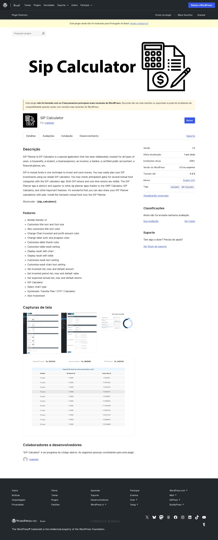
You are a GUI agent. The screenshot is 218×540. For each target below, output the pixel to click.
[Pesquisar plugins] (43, 33)
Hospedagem (18, 500)
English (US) (189, 180)
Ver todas (189, 221)
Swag (134, 504)
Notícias (16, 495)
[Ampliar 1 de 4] (54, 316)
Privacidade (18, 504)
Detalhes (31, 135)
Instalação (67, 135)
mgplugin (49, 122)
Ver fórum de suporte (155, 246)
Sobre (15, 490)
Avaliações (48, 135)
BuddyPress (177, 504)
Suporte (190, 135)
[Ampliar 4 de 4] (130, 360)
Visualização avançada (155, 195)
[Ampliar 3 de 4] (130, 316)
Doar (133, 500)
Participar (135, 490)
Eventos (134, 495)
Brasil (42, 521)
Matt (173, 495)
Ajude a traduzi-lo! (139, 23)
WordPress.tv (98, 504)
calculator (175, 187)
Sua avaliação (151, 221)
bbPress (175, 500)
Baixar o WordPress (201, 5)
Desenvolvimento (89, 135)
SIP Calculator (188, 187)
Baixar (189, 120)
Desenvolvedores (99, 500)
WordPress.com (179, 490)
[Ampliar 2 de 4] (92, 316)
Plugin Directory (20, 15)
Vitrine (54, 490)
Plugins (54, 500)
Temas (54, 495)
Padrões (55, 504)
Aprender (95, 490)
